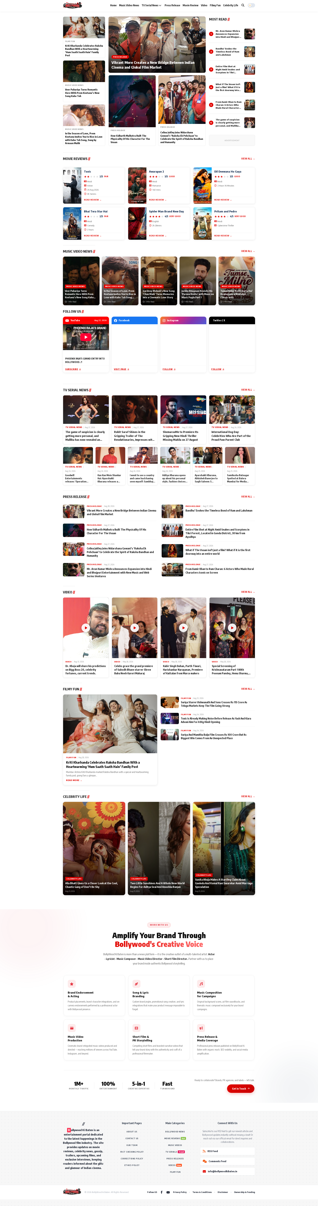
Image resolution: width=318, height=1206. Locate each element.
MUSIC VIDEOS (175, 1145)
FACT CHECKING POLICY (132, 1152)
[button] (251, 5)
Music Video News (129, 5)
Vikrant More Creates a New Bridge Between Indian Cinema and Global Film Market (152, 65)
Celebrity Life (230, 5)
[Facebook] (161, 1192)
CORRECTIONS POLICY (132, 1158)
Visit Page (120, 369)
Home (113, 5)
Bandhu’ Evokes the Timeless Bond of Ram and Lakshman (227, 51)
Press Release (172, 5)
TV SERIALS (171, 1152)
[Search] (243, 5)
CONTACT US (131, 1138)
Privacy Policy (179, 1192)
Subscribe (71, 369)
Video (204, 5)
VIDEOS (172, 1165)
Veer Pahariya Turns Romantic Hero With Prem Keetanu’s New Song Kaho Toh (82, 92)
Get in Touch (239, 1088)
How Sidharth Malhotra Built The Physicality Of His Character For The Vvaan (130, 139)
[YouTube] (168, 1192)
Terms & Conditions (202, 1192)
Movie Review (190, 5)
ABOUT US (132, 1131)
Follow (168, 369)
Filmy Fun (215, 5)
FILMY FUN (175, 1172)
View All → (248, 158)
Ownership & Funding (244, 1192)
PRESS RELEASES (175, 1158)
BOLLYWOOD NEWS (175, 1131)
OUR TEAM (131, 1145)
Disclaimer (223, 1192)
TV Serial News (150, 5)
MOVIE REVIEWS (172, 1138)
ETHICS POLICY (131, 1165)
